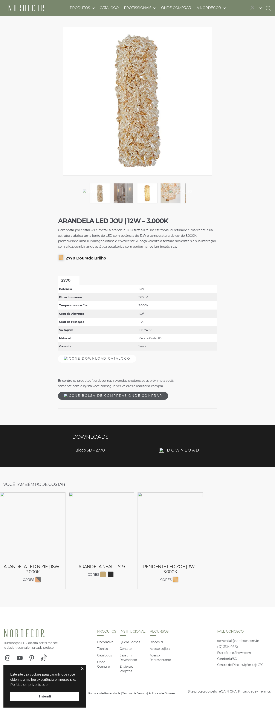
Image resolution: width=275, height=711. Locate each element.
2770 (65, 280)
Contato (125, 649)
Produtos (80, 8)
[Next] (180, 191)
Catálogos (104, 655)
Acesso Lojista (160, 649)
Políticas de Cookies (161, 693)
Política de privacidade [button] (29, 685)
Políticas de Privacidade (104, 693)
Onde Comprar (176, 8)
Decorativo (105, 642)
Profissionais (137, 8)
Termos (265, 691)
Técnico (102, 649)
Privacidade (247, 691)
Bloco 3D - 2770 (137, 450)
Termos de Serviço (134, 693)
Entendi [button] (44, 696)
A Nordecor (209, 8)
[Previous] (95, 191)
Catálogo (109, 8)
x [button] (82, 668)
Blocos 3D (157, 642)
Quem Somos (130, 642)
